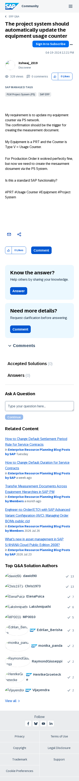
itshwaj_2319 (28, 63)
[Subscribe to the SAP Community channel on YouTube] (43, 723)
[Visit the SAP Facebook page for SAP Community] (28, 723)
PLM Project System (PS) (21, 94)
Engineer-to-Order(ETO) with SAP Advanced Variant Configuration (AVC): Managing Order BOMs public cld (37, 515)
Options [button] (71, 44)
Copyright (19, 748)
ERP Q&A (14, 16)
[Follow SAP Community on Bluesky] (35, 723)
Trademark (19, 759)
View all (10, 701)
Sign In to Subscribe (51, 44)
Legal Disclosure (59, 748)
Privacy (19, 736)
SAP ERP (45, 94)
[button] (55, 76)
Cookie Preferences (19, 771)
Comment (41, 250)
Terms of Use (59, 736)
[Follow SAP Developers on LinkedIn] (51, 723)
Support (59, 759)
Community (30, 6)
